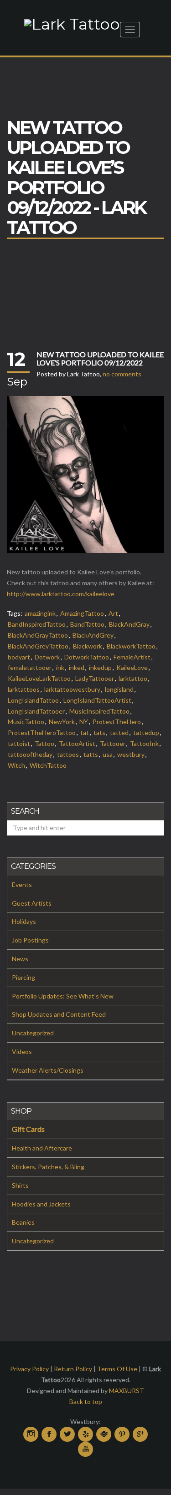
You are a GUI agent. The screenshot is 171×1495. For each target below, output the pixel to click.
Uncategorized (33, 1033)
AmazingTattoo (82, 613)
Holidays (24, 921)
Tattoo (44, 743)
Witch (16, 765)
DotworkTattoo (86, 657)
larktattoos (24, 689)
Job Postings (30, 940)
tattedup (146, 732)
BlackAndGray (129, 624)
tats (99, 732)
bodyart (19, 657)
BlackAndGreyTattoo (38, 646)
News (20, 959)
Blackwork (87, 646)
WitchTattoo (48, 765)
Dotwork (47, 657)
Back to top (85, 1401)
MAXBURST (126, 1390)
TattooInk (144, 743)
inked (76, 667)
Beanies (23, 1222)
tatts (90, 754)
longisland (119, 689)
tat (84, 732)
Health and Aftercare (42, 1148)
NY (83, 721)
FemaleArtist (132, 657)
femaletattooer (30, 667)
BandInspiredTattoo (37, 624)
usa (108, 754)
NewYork (62, 721)
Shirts (20, 1185)
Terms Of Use (117, 1369)
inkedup (100, 667)
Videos (22, 1051)
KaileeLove (132, 667)
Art (113, 613)
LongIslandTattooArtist (97, 700)
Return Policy (73, 1369)
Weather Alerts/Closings (47, 1070)
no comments (122, 374)
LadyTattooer (94, 678)
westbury (131, 754)
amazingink (40, 613)
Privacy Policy (29, 1369)
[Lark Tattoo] (72, 23)
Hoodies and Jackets (41, 1204)
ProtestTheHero (117, 721)
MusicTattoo (26, 721)
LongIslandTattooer (36, 711)
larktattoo (133, 678)
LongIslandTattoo (33, 700)
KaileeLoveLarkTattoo (39, 678)
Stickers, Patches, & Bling (48, 1167)
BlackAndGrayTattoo (38, 635)
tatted (119, 732)
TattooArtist (77, 743)
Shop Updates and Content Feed (59, 1014)
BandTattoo (87, 624)
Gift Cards (28, 1129)
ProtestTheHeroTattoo (42, 732)
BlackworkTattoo (131, 646)
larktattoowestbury (72, 689)
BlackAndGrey (93, 635)
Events (22, 884)
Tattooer (112, 743)
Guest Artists (32, 903)
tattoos (68, 754)
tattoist (19, 743)
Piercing (23, 977)
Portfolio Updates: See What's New (63, 996)
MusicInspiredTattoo (99, 711)
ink (60, 667)
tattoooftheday (30, 754)
